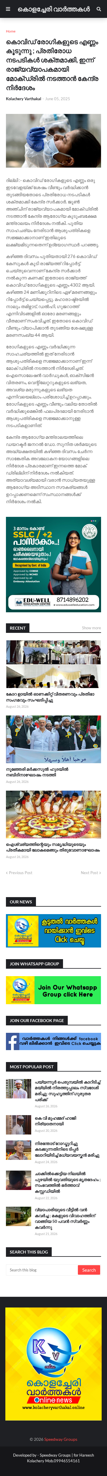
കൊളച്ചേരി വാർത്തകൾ (54, 9)
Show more (91, 627)
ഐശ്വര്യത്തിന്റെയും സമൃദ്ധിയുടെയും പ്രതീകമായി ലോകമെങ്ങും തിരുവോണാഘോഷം (53, 847)
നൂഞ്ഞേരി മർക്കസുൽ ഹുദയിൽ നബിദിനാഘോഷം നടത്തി (37, 772)
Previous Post (20, 872)
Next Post (89, 872)
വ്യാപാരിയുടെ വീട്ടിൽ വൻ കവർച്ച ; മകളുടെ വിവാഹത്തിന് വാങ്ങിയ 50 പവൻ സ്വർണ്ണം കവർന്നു (65, 1218)
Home (10, 31)
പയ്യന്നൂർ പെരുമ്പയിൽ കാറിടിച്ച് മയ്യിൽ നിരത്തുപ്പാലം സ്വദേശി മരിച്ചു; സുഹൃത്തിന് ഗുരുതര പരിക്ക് (67, 1090)
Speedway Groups (60, 1439)
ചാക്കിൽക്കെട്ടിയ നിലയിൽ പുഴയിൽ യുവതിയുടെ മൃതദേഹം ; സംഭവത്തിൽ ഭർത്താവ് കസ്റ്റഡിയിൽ (68, 1182)
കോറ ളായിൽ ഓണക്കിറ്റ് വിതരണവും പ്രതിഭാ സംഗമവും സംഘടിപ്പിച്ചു (50, 696)
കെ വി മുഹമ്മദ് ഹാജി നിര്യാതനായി (55, 1120)
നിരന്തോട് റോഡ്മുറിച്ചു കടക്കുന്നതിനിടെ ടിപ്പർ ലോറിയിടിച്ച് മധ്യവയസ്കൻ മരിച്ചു (67, 1149)
